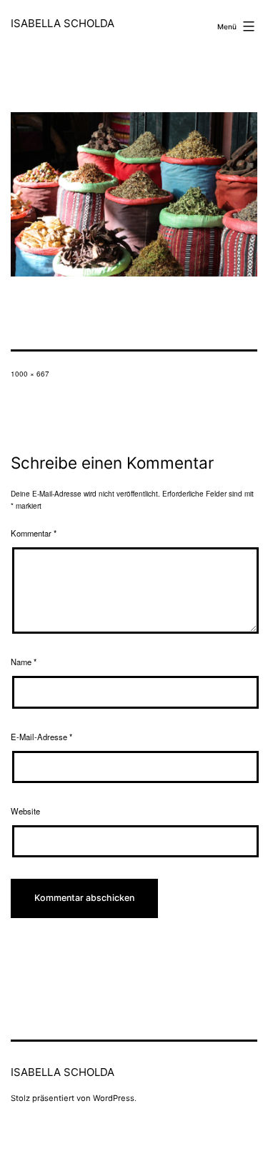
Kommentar (33, 533)
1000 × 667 (30, 374)
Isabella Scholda (62, 23)
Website (25, 811)
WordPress (113, 1098)
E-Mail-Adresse (41, 736)
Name (23, 661)
